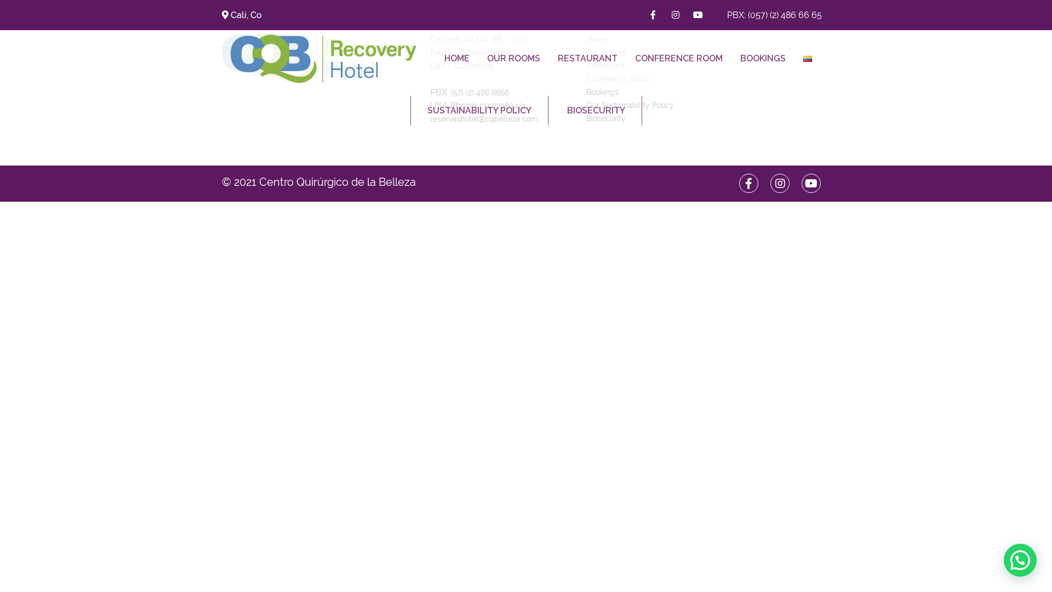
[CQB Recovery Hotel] (323, 58)
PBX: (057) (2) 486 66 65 (774, 15)
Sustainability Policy (479, 110)
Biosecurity (596, 110)
